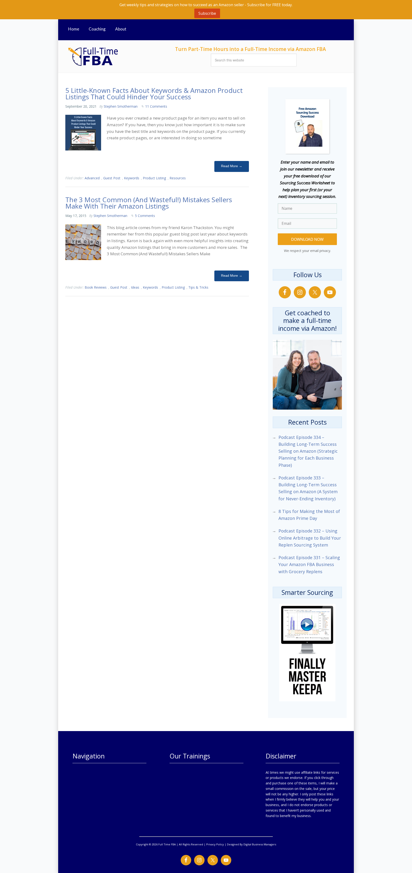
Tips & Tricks (198, 287)
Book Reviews (96, 287)
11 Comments (156, 106)
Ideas (135, 287)
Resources (178, 178)
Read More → (231, 166)
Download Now (307, 239)
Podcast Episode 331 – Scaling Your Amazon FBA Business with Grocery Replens (309, 564)
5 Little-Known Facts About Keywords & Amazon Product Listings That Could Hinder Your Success (154, 93)
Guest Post (111, 178)
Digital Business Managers (259, 844)
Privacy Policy (215, 844)
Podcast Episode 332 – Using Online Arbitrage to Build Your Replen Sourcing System (309, 538)
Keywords (131, 178)
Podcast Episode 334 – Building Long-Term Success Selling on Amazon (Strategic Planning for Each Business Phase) (308, 451)
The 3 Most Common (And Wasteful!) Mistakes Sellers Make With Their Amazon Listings (148, 203)
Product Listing (154, 178)
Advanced (92, 178)
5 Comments (145, 215)
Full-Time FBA (110, 56)
